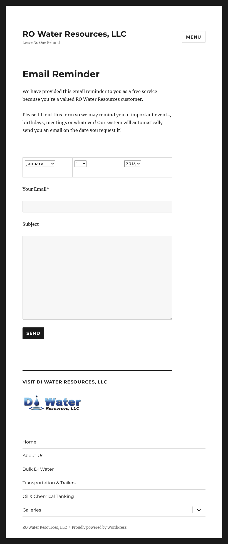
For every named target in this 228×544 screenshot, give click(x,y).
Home (29, 442)
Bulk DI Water (38, 469)
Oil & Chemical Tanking (48, 496)
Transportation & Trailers (49, 482)
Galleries (32, 510)
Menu (193, 37)
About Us (33, 455)
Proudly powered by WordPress (99, 527)
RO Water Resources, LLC (75, 34)
